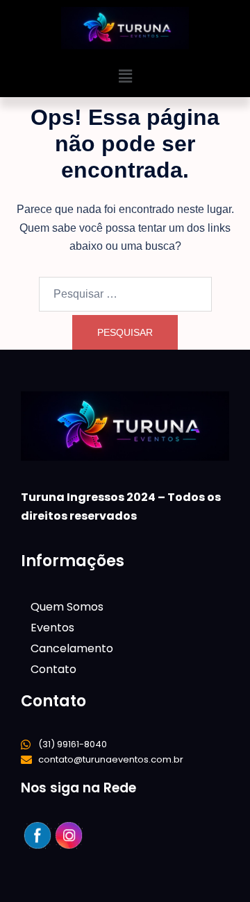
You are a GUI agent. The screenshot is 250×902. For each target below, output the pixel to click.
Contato (53, 669)
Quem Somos (67, 607)
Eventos (52, 628)
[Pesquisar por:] (125, 294)
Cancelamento (72, 648)
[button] (125, 76)
